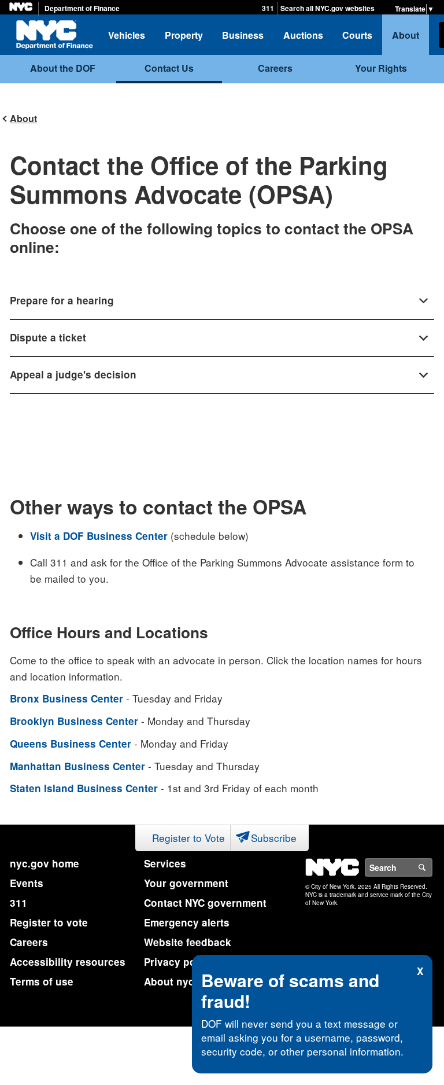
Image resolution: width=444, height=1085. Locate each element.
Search (431, 867)
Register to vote (49, 922)
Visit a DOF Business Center (99, 536)
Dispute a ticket (48, 337)
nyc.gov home (44, 863)
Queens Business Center (70, 744)
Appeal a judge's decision (73, 374)
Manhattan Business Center (77, 766)
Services (165, 863)
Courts (357, 35)
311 (268, 8)
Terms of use (41, 981)
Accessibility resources (67, 962)
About (405, 35)
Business (243, 35)
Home (54, 34)
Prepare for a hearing (62, 300)
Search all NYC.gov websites (327, 8)
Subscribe (274, 837)
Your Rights (381, 68)
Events (26, 883)
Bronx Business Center (66, 698)
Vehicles (126, 35)
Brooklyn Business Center (74, 721)
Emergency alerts (187, 922)
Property (184, 35)
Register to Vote (188, 837)
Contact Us (169, 68)
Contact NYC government (205, 903)
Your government (186, 883)
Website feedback (187, 942)
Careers (275, 68)
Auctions (303, 35)
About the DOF (62, 68)
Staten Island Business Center (84, 788)
